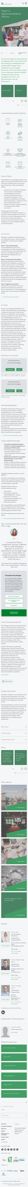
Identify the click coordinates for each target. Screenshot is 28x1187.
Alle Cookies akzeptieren (14, 596)
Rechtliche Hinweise (14, 613)
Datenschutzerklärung (14, 612)
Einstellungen (14, 605)
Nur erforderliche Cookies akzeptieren (14, 601)
